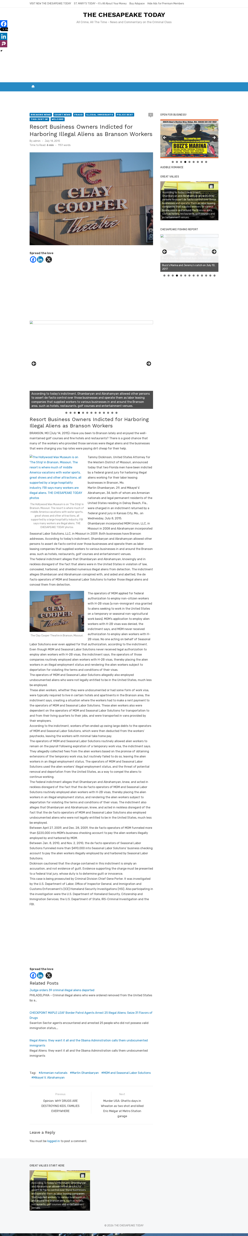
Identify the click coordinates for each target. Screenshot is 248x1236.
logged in (53, 1141)
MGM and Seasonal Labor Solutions (127, 1073)
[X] (49, 259)
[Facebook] (33, 259)
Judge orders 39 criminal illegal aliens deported (62, 990)
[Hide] (1, 50)
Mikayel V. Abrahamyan (49, 1077)
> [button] (148, 364)
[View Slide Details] (189, 253)
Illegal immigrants (99, 114)
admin (36, 141)
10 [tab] (104, 413)
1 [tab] (66, 413)
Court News (62, 114)
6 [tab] (87, 413)
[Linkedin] (40, 259)
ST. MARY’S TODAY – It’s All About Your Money (100, 3)
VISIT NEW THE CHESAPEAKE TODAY (50, 3)
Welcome (58, 119)
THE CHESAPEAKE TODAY (124, 15)
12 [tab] (112, 413)
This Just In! (39, 119)
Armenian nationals (54, 1073)
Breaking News (41, 114)
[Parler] (3, 43)
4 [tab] (79, 413)
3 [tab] (75, 413)
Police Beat (125, 114)
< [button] (34, 364)
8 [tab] (96, 413)
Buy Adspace (137, 3)
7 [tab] (91, 413)
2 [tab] (71, 413)
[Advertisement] (124, 54)
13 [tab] (116, 413)
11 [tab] (108, 413)
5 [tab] (83, 413)
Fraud (78, 114)
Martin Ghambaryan (85, 1073)
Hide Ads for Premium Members (165, 3)
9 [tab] (100, 413)
